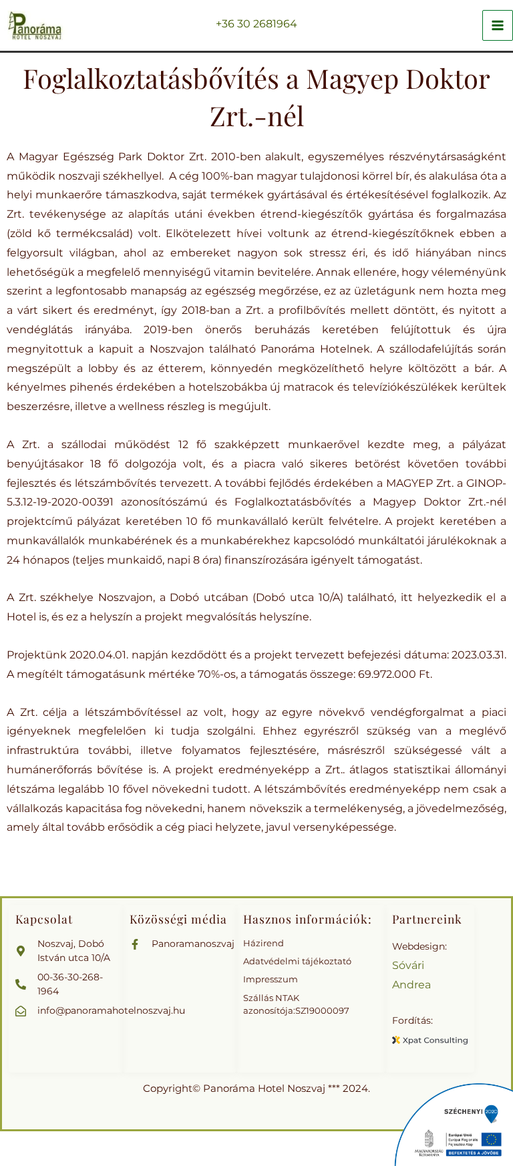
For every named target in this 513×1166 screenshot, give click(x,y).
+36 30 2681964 (256, 23)
